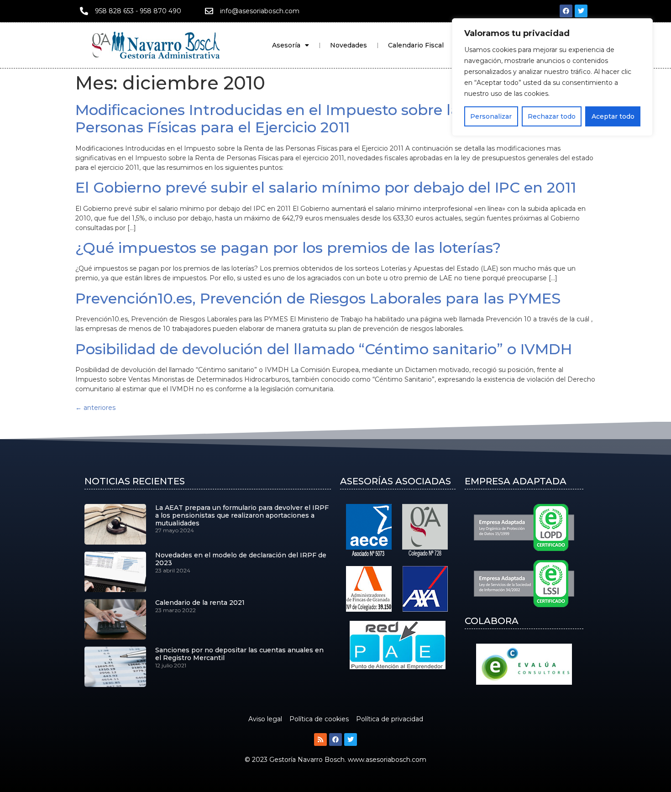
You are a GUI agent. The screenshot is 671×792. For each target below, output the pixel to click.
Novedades (348, 45)
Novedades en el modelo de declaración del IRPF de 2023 (240, 559)
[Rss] (320, 739)
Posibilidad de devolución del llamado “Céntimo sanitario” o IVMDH (323, 349)
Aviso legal (265, 719)
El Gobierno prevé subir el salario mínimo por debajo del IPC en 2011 (325, 187)
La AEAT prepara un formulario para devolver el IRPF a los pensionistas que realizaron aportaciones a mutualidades (242, 515)
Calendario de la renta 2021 (200, 602)
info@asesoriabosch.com (259, 11)
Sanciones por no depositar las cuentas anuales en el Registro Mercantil (239, 654)
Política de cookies (319, 719)
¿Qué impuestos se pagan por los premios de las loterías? (288, 248)
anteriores (95, 408)
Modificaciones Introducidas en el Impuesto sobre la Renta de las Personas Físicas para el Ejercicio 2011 (315, 118)
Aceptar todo (613, 116)
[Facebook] (566, 11)
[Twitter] (581, 11)
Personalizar (491, 116)
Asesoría (286, 45)
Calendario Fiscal (416, 45)
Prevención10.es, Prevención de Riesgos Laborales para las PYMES (318, 298)
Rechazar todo (552, 116)
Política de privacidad (389, 719)
